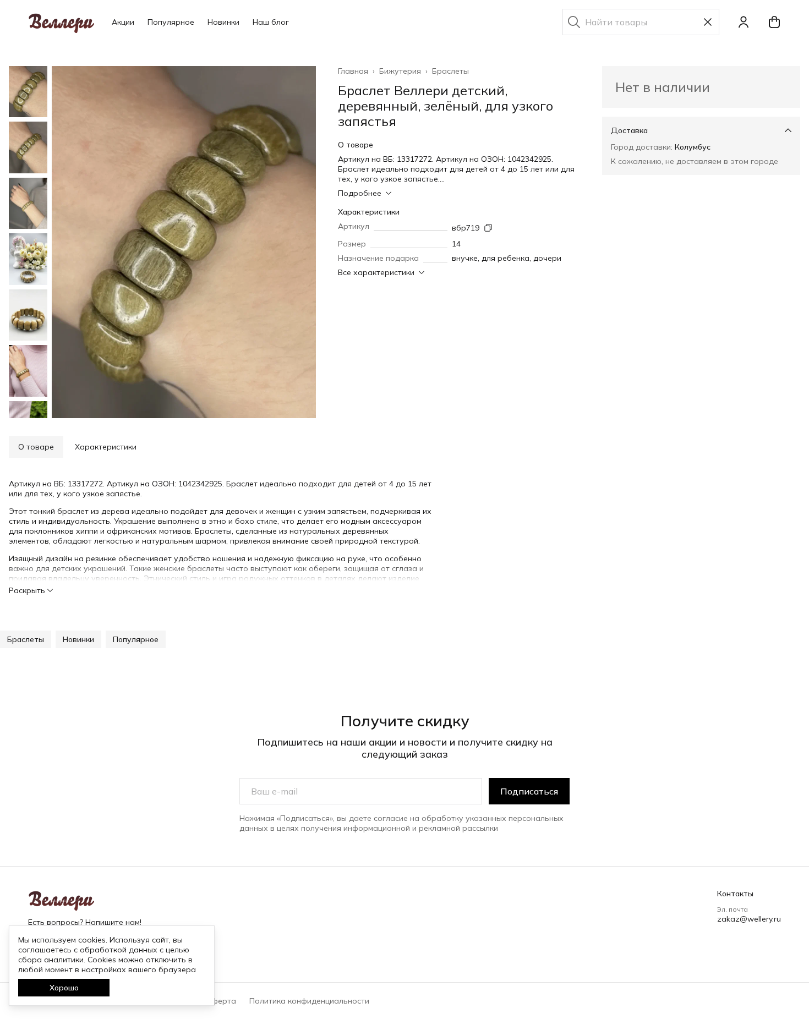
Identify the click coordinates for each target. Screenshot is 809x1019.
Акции (123, 22)
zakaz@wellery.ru (749, 919)
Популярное (170, 22)
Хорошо (64, 988)
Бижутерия (400, 71)
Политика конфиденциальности (309, 1001)
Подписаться (529, 791)
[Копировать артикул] (488, 227)
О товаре (36, 447)
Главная (353, 71)
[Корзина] (774, 22)
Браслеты (450, 71)
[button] (25, 639)
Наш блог (271, 22)
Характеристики (105, 447)
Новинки (223, 22)
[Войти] (743, 22)
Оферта (221, 1001)
